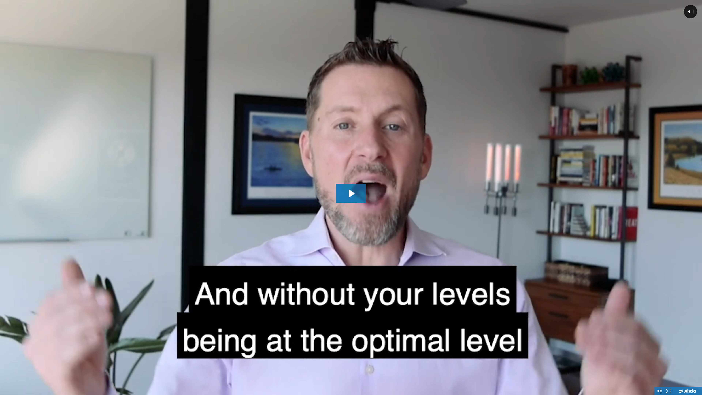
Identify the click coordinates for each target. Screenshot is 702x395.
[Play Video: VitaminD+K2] (351, 193)
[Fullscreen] (668, 391)
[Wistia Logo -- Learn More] (687, 391)
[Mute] (659, 391)
